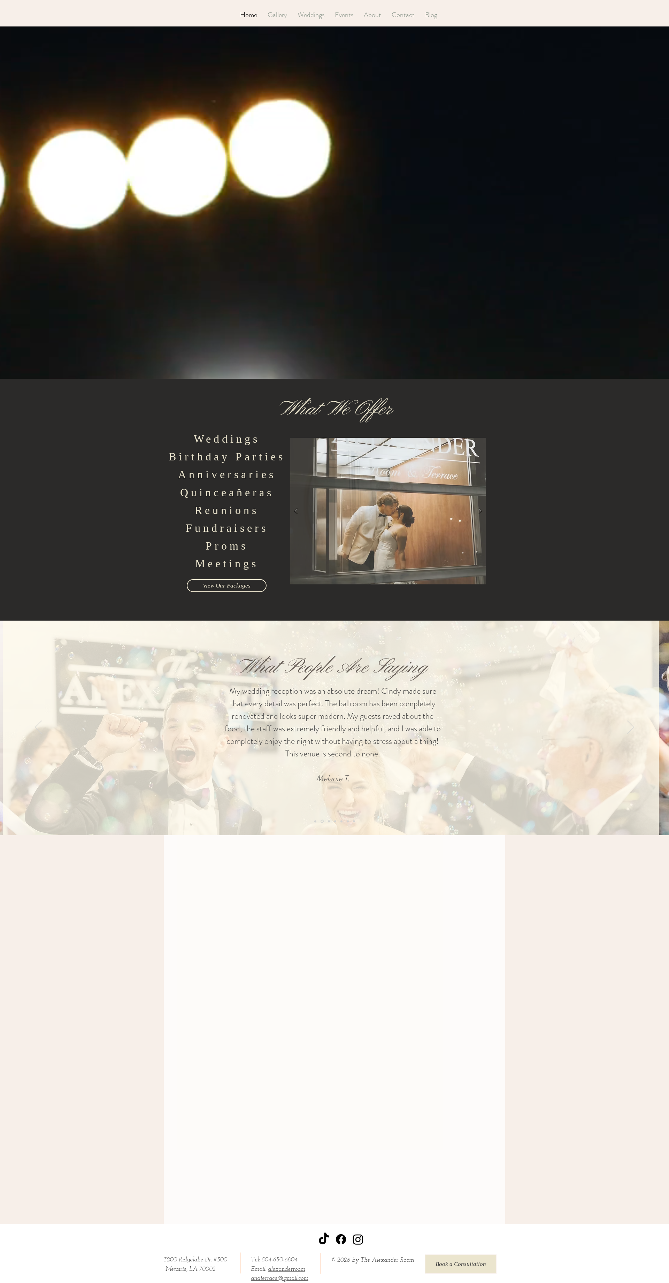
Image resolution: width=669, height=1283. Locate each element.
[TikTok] (324, 1239)
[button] (388, 511)
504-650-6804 (280, 1260)
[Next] (630, 728)
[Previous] (38, 728)
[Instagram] (358, 1239)
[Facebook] (341, 1239)
